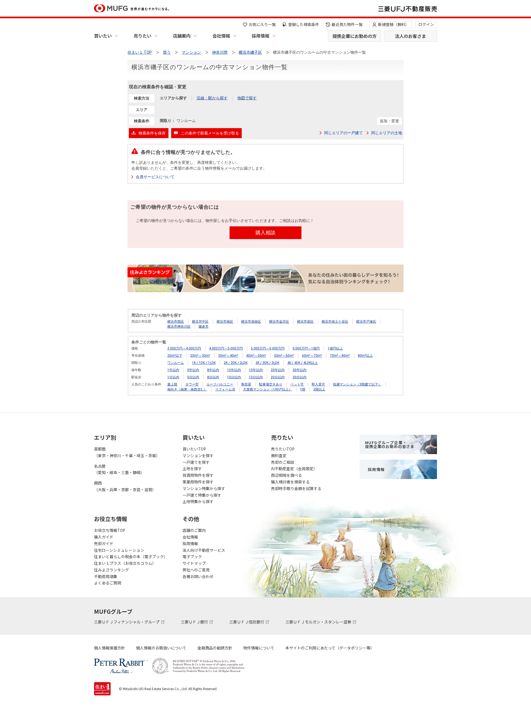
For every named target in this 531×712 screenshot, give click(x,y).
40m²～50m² (256, 356)
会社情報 (221, 35)
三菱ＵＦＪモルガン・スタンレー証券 (318, 622)
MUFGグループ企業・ (389, 444)
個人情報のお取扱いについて (161, 648)
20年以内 (278, 370)
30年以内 (299, 370)
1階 (302, 389)
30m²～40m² (228, 356)
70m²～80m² (340, 356)
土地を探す (192, 468)
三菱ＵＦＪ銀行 (195, 622)
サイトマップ (194, 563)
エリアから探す (173, 98)
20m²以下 (174, 356)
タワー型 (192, 384)
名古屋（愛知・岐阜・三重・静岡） (119, 469)
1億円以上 (335, 348)
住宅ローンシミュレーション (119, 550)
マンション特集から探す (204, 488)
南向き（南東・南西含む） (187, 389)
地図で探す (247, 98)
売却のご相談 (282, 462)
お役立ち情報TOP (109, 530)
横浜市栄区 (305, 321)
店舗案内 (182, 35)
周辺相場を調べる (286, 475)
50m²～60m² (284, 356)
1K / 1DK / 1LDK (204, 363)
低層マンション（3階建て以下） (357, 384)
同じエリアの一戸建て (343, 133)
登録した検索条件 (303, 24)
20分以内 (278, 377)
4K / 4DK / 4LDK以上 (302, 363)
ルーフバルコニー (220, 384)
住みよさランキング (111, 570)
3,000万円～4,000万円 (184, 348)
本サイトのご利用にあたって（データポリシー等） (329, 648)
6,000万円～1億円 (306, 348)
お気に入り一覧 (262, 24)
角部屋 (246, 384)
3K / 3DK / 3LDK (267, 363)
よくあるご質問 (107, 583)
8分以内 (213, 377)
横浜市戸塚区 (366, 321)
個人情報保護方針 (109, 648)
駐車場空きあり (270, 384)
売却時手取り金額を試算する (296, 488)
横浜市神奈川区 (179, 326)
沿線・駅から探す (212, 98)
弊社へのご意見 (196, 570)
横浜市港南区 (251, 321)
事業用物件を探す (198, 482)
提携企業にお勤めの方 (354, 36)
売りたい (142, 35)
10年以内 (234, 370)
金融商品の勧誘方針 (214, 648)
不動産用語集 (105, 576)
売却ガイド (103, 543)
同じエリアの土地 (386, 133)
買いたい (103, 35)
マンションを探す (198, 455)
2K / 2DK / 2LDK (236, 363)
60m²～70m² (312, 356)
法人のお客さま (410, 36)
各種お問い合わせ (198, 576)
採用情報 (260, 35)
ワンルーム (175, 363)
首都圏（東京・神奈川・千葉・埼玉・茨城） (127, 452)
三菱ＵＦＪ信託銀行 (247, 622)
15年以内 (256, 370)
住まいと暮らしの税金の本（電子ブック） (131, 556)
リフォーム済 (225, 389)
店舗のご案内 (194, 530)
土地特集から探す (198, 501)
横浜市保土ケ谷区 (335, 321)
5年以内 (193, 370)
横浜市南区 (225, 321)
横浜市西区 (175, 321)
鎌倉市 (204, 326)
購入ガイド (103, 537)
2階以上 (319, 389)
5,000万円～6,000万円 (268, 348)
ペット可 (297, 384)
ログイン (426, 24)
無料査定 (279, 455)
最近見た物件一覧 (347, 24)
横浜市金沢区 (279, 321)
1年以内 (173, 370)
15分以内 (256, 377)
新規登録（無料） (393, 24)
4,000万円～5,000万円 (226, 348)
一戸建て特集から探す (202, 495)
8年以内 (213, 370)
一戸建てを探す (196, 462)
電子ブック (192, 556)
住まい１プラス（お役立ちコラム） (125, 563)
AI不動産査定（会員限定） (294, 468)
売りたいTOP (283, 449)
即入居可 (318, 384)
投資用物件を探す (198, 475)
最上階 (172, 384)
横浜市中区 (200, 321)
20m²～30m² (200, 356)
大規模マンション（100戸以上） (267, 389)
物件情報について (258, 648)
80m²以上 (365, 356)
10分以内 (234, 377)
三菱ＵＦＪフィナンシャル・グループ (127, 622)
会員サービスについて (155, 177)
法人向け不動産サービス (204, 550)
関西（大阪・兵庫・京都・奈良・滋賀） (125, 486)
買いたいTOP (194, 449)
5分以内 (193, 377)
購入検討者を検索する (290, 482)
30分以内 (299, 377)
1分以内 (173, 377)
